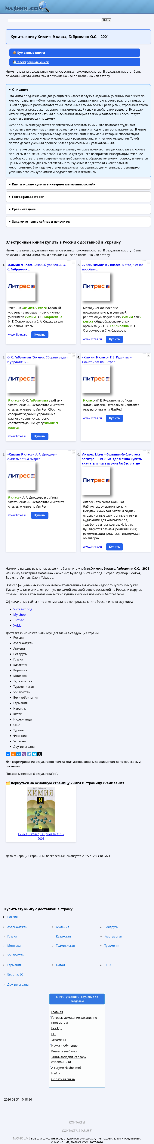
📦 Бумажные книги (29, 53)
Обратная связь (63, 1079)
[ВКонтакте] (8, 754)
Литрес (18, 620)
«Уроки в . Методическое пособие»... (112, 267)
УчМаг (18, 625)
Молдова (14, 946)
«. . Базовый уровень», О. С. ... (36, 267)
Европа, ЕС (15, 974)
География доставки (28, 197)
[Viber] (24, 754)
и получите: (41, 221)
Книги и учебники (64, 1051)
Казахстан (63, 936)
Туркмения (112, 946)
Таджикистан (65, 946)
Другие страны (18, 984)
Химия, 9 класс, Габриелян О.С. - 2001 (41, 836)
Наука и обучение (64, 1045)
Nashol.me (21, 1138)
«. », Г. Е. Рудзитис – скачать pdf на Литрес (107, 359)
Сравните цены (24, 209)
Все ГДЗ (56, 1028)
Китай (60, 965)
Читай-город (22, 609)
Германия (14, 965)
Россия (12, 917)
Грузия (12, 936)
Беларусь (111, 927)
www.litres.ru (17, 334)
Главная (57, 1012)
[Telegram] (29, 754)
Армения (62, 927)
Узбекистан (15, 955)
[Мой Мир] (18, 754)
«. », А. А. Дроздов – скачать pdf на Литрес (32, 456)
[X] (39, 754)
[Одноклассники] (13, 754)
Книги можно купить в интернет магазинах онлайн (53, 184)
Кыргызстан (113, 936)
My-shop (19, 615)
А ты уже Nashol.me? (66, 1068)
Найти (55, 1073)
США (107, 965)
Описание (20, 89)
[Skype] (34, 754)
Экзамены (58, 1040)
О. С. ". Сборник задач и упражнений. (37, 359)
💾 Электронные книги (31, 62)
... (74, 262)
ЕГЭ (53, 1034)
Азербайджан (17, 927)
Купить (39, 334)
